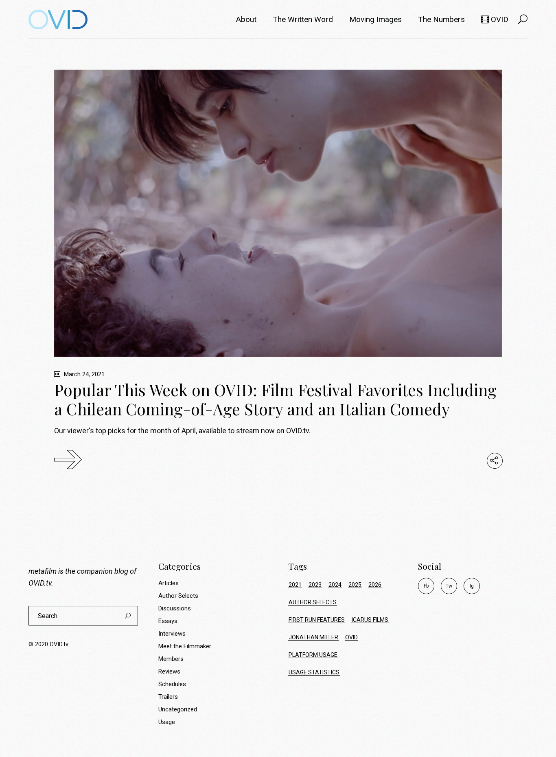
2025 (354, 584)
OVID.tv (39, 583)
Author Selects (178, 595)
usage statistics (314, 672)
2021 (295, 584)
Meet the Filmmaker (184, 646)
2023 (315, 584)
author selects (313, 602)
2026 (374, 584)
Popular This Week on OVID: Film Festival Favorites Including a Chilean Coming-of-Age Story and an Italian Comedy (275, 399)
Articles (168, 583)
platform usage (313, 655)
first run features (317, 620)
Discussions (174, 608)
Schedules (172, 684)
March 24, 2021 (83, 374)
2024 (334, 584)
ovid (351, 637)
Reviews (169, 671)
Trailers (168, 696)
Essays (167, 621)
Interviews (172, 633)
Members (171, 659)
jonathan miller (313, 637)
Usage (166, 722)
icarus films (370, 620)
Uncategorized (177, 709)
